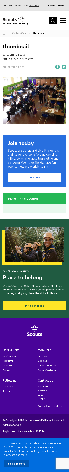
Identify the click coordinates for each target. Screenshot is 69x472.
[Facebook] (57, 67)
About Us (8, 361)
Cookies (42, 361)
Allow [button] (60, 5)
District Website (47, 365)
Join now (34, 177)
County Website (47, 370)
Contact (7, 370)
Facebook (8, 386)
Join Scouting (10, 356)
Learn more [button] (34, 5)
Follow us (8, 365)
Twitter (7, 391)
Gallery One (19, 33)
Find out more (34, 305)
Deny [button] (51, 5)
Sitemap (42, 356)
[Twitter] (64, 67)
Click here (56, 406)
